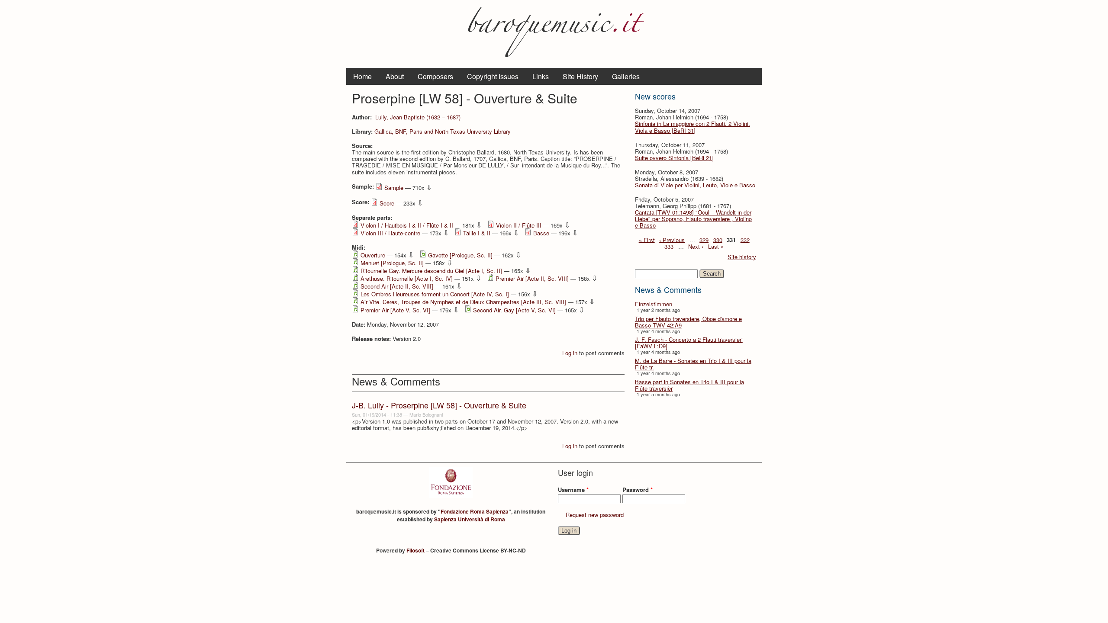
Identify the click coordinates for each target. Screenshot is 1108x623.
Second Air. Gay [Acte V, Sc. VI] (514, 310)
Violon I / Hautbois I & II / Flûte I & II (407, 225)
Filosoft (415, 550)
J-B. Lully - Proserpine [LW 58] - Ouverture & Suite (439, 405)
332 (745, 239)
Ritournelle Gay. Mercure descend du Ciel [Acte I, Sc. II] (431, 271)
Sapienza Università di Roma (469, 519)
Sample (393, 187)
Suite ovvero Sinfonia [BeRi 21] (674, 158)
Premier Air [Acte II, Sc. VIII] (532, 278)
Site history (742, 257)
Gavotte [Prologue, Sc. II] (460, 255)
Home (362, 76)
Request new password (595, 515)
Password (637, 489)
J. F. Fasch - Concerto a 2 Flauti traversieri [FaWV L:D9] (689, 342)
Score (387, 203)
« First (647, 239)
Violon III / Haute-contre (390, 233)
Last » (716, 246)
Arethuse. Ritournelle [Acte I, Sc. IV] (407, 278)
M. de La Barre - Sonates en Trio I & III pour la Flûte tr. (693, 363)
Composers (435, 76)
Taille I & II (476, 233)
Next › (695, 246)
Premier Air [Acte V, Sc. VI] (395, 310)
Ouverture (373, 255)
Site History (580, 76)
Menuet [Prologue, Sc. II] (392, 263)
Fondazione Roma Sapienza (475, 511)
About (395, 76)
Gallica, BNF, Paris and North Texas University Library (442, 131)
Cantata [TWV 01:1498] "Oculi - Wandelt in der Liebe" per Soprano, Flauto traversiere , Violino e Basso (693, 218)
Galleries (626, 76)
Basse (541, 233)
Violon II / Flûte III (518, 225)
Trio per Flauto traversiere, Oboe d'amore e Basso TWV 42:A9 (688, 321)
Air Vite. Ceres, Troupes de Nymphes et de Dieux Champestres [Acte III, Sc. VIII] (463, 302)
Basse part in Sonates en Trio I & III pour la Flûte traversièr (689, 385)
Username (573, 489)
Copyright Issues (493, 76)
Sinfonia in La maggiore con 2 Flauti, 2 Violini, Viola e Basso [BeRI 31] (692, 126)
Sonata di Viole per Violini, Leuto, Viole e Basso (695, 185)
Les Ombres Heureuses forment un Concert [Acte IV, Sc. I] (435, 294)
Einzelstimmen (653, 304)
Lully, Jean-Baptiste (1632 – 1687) (418, 117)
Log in (569, 353)
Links (540, 76)
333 (668, 246)
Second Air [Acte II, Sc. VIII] (397, 286)
